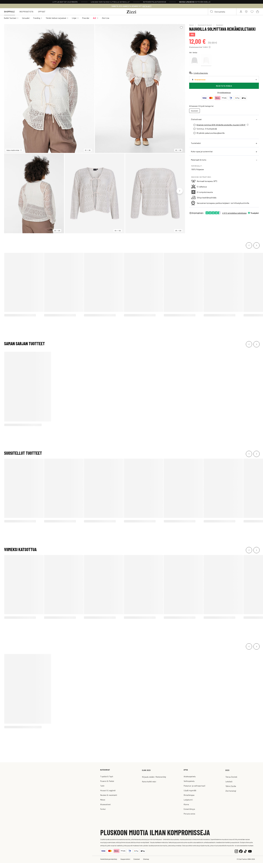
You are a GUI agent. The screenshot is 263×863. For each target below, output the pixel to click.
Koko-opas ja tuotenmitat (202, 151)
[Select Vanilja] (206, 60)
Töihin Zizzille (230, 786)
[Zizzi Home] (131, 11)
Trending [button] (36, 18)
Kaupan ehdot (125, 859)
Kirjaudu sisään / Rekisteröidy (154, 777)
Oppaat (41, 11)
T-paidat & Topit (106, 776)
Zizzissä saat (196, 119)
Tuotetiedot (196, 143)
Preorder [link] (85, 18)
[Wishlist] (181, 27)
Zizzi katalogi (230, 791)
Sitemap (146, 859)
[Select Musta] (194, 60)
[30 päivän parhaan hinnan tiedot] (209, 47)
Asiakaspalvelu (190, 776)
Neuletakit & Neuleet (205, 25)
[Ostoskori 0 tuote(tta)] (257, 11)
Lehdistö (228, 781)
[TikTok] (245, 851)
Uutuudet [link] (26, 18)
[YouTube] (250, 851)
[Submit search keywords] (211, 11)
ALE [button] (94, 18)
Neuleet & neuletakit (108, 795)
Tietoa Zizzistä (231, 777)
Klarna (186, 804)
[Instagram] (236, 851)
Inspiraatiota (26, 11)
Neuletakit (219, 25)
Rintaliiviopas (189, 795)
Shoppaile (9, 11)
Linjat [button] (74, 18)
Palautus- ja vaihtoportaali (194, 786)
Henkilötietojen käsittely (108, 859)
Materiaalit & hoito (198, 160)
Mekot (102, 800)
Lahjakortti (188, 800)
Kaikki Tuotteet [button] (10, 18)
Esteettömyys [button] (189, 809)
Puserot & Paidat (107, 781)
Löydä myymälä (190, 790)
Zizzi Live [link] (105, 18)
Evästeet (137, 859)
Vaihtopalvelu (189, 781)
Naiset (191, 25)
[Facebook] (241, 851)
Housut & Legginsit (108, 790)
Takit (102, 786)
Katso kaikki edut (149, 781)
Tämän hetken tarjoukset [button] (56, 18)
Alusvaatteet (105, 804)
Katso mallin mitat (13, 150)
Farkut (103, 809)
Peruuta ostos (189, 813)
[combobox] (222, 11)
